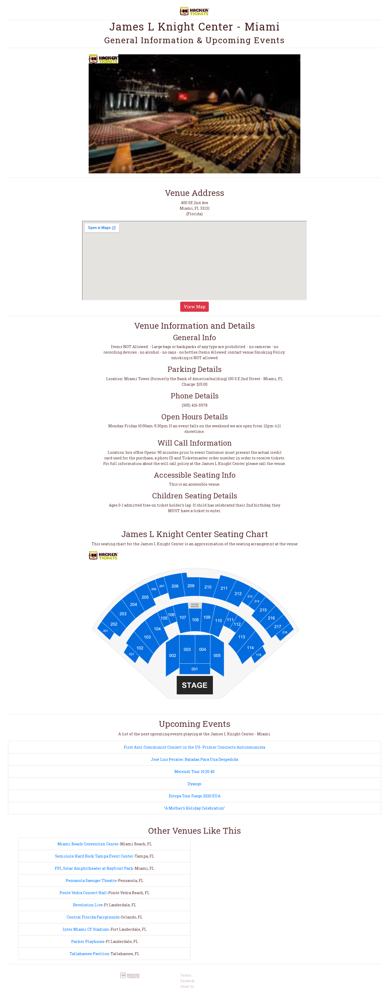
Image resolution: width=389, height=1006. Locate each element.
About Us (187, 986)
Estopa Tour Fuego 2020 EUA (194, 795)
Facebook (187, 981)
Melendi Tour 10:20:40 (194, 771)
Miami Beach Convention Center (88, 843)
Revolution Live (88, 904)
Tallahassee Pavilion (89, 953)
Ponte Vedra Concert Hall (83, 892)
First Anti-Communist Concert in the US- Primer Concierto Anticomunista (194, 747)
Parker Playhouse (88, 941)
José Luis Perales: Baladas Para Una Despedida (194, 759)
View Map (194, 306)
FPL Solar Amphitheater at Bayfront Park (94, 868)
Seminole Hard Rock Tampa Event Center (94, 856)
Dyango (194, 783)
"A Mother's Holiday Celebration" (194, 808)
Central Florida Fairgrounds (93, 917)
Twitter (185, 975)
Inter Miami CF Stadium (86, 929)
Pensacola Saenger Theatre (91, 880)
